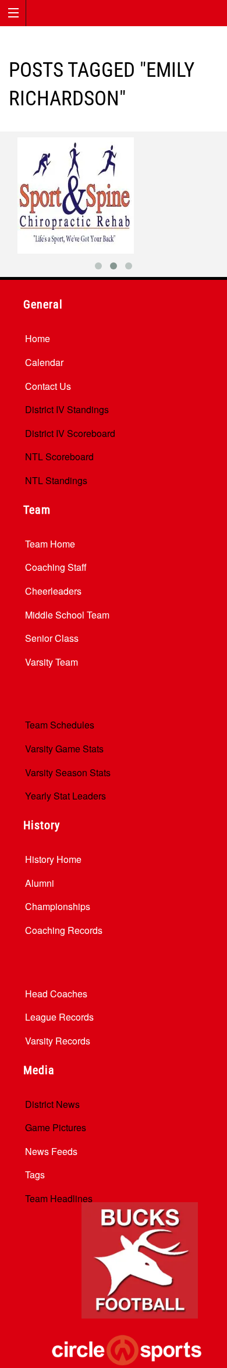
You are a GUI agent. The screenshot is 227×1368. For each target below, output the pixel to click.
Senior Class (52, 638)
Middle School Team (67, 614)
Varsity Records (57, 1040)
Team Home (50, 543)
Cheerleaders (53, 591)
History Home (53, 859)
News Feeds (51, 1151)
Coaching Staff (56, 567)
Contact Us (48, 386)
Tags (35, 1174)
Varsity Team (51, 662)
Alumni (39, 883)
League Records (59, 1017)
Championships (57, 906)
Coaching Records (63, 930)
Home (37, 338)
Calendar (44, 362)
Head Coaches (56, 993)
